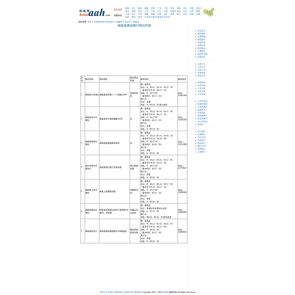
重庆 (140, 8)
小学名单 (201, 88)
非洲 (140, 17)
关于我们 (110, 292)
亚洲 (127, 17)
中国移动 (201, 73)
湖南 (134, 11)
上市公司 (201, 67)
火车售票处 (202, 107)
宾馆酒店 (201, 113)
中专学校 (201, 91)
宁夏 (166, 11)
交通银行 (201, 134)
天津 (140, 14)
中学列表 (201, 85)
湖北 (127, 11)
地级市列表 (202, 54)
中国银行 (201, 140)
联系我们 (119, 292)
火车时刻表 (202, 101)
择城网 (165, 292)
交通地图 (201, 37)
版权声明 (129, 292)
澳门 (179, 14)
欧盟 (198, 14)
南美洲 (160, 17)
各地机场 (201, 42)
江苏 (146, 11)
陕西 (198, 11)
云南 (159, 14)
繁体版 (138, 292)
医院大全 (201, 76)
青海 (179, 11)
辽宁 (159, 11)
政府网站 (201, 48)
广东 (159, 8)
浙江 (166, 14)
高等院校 (201, 83)
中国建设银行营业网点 (104, 22)
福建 (146, 8)
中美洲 (167, 17)
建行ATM (201, 146)
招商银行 (201, 149)
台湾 (185, 14)
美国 (192, 14)
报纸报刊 (201, 39)
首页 (89, 22)
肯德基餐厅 (202, 116)
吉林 (140, 11)
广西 (166, 8)
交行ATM (201, 137)
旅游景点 (201, 110)
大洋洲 (147, 17)
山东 (185, 11)
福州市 (128, 22)
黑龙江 (199, 8)
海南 (179, 8)
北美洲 (154, 17)
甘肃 (153, 8)
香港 (172, 14)
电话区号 (201, 31)
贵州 (172, 8)
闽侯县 (136, 22)
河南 (192, 8)
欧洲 (134, 17)
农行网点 (201, 131)
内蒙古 (173, 11)
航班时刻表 (202, 104)
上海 (127, 14)
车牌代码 (201, 45)
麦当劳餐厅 (202, 119)
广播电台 (201, 51)
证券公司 (201, 64)
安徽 (127, 8)
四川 (134, 14)
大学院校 (201, 94)
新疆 (153, 14)
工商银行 (201, 152)
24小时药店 (202, 121)
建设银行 (201, 143)
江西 (153, 11)
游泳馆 (200, 124)
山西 (192, 11)
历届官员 (201, 57)
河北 (185, 8)
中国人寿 (201, 70)
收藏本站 (118, 15)
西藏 (146, 14)
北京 (134, 8)
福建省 (119, 22)
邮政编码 (201, 34)
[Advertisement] (106, 51)
